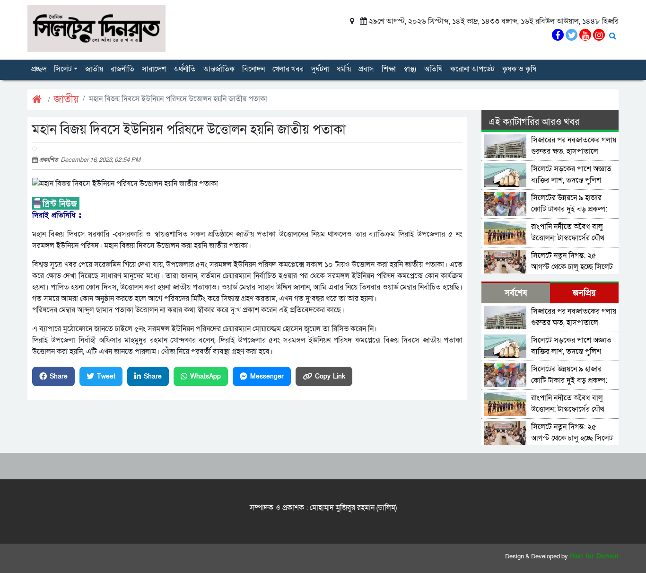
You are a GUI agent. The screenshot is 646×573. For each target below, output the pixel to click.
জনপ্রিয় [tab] (584, 293)
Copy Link (330, 376)
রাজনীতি (122, 69)
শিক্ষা (389, 69)
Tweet (106, 376)
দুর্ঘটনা (320, 69)
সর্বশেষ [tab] (516, 293)
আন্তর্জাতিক (219, 69)
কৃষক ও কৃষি (519, 69)
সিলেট (63, 69)
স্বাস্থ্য (410, 69)
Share (59, 376)
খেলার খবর (288, 69)
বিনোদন (253, 69)
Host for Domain (594, 556)
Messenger (267, 376)
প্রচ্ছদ (38, 69)
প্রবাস (366, 69)
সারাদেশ (154, 69)
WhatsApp (205, 376)
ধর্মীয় (344, 69)
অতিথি (433, 69)
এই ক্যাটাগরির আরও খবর (534, 122)
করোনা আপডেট (472, 69)
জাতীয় (94, 69)
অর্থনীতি (185, 69)
